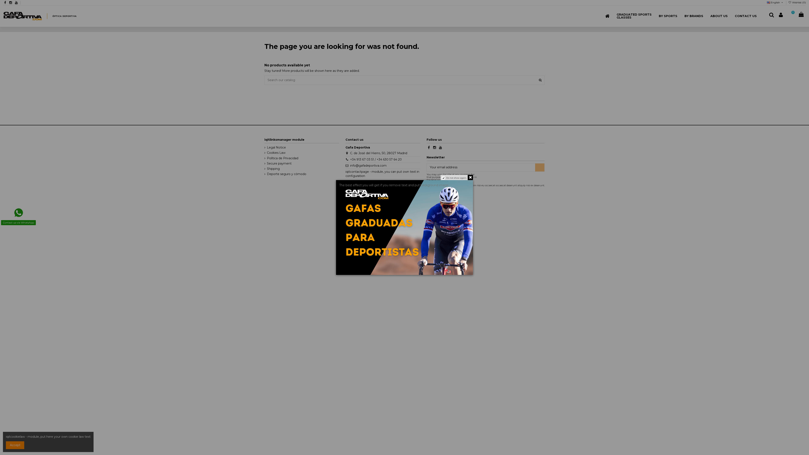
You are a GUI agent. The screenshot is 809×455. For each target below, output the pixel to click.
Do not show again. (456, 178)
